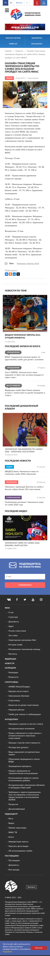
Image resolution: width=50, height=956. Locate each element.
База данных (36, 44)
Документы (13, 622)
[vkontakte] (9, 599)
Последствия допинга (18, 747)
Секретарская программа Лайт (22, 640)
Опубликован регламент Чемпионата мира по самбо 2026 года (24, 503)
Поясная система (13, 38)
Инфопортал (37, 38)
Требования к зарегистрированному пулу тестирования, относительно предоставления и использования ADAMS (24, 796)
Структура (13, 617)
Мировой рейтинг (16, 710)
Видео (11, 823)
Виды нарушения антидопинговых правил (24, 753)
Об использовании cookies (20, 851)
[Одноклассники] (10, 274)
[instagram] (41, 599)
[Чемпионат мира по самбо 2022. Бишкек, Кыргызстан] (25, 527)
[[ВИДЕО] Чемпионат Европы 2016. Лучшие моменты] (25, 313)
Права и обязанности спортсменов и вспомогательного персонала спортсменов (25, 735)
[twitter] (25, 599)
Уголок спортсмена (17, 631)
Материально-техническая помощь (24, 649)
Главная (8, 51)
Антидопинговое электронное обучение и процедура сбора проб (26, 786)
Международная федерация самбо (33, 14)
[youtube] (33, 599)
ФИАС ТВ (12, 832)
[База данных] (43, 3)
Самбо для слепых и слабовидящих (24, 714)
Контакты (12, 654)
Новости (19, 51)
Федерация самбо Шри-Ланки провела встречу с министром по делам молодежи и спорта (25, 392)
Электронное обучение (18, 696)
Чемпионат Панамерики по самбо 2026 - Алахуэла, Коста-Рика (24, 450)
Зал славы (13, 636)
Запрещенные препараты (19, 766)
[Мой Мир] (14, 274)
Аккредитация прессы (18, 842)
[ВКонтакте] (6, 274)
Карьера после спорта (18, 691)
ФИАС (7, 608)
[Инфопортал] (37, 3)
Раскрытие (13, 804)
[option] (25, 319)
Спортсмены (11, 682)
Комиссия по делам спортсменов (23, 705)
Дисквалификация (16, 809)
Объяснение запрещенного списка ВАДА (24, 760)
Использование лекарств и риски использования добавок (23, 779)
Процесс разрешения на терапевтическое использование (23, 772)
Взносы (19, 3)
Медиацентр (11, 814)
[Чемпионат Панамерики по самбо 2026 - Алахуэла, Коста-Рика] (25, 429)
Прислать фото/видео (18, 846)
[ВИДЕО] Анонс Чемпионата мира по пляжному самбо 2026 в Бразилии (21, 473)
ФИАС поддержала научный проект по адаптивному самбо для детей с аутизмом (24, 358)
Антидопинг (11, 719)
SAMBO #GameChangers (19, 687)
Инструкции (13, 870)
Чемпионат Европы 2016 (28, 264)
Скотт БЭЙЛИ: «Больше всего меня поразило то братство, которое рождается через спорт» (24, 375)
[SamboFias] (11, 886)
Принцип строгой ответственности (24, 743)
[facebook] (17, 599)
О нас (11, 613)
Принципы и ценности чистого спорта (25, 724)
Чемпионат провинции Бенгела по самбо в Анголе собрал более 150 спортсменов (24, 488)
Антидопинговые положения (21, 729)
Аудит (11, 626)
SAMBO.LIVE (13, 44)
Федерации (10, 659)
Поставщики (12, 856)
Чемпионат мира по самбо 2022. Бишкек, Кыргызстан (22, 544)
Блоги (11, 837)
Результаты (13, 677)
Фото (10, 819)
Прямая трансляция (17, 828)
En (11, 3)
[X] (18, 274)
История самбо (15, 645)
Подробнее (7, 952)
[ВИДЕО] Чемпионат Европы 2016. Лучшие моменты (23, 336)
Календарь (10, 668)
